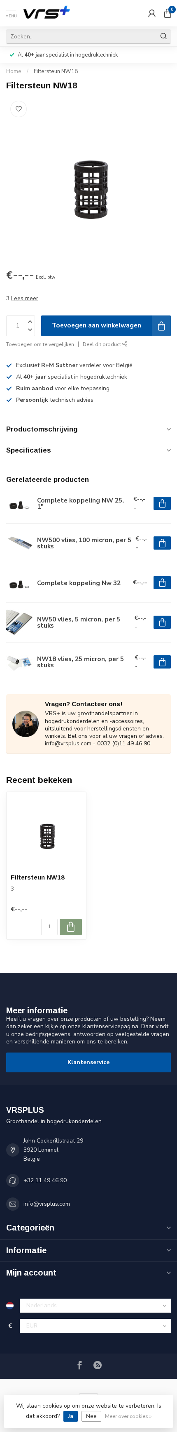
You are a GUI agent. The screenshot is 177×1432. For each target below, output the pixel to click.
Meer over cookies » (128, 1416)
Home (13, 71)
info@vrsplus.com (46, 1204)
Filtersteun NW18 (56, 71)
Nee (91, 1416)
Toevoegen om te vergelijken (40, 344)
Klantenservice (88, 1062)
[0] (167, 13)
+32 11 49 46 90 (45, 1180)
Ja (70, 1416)
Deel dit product (102, 344)
